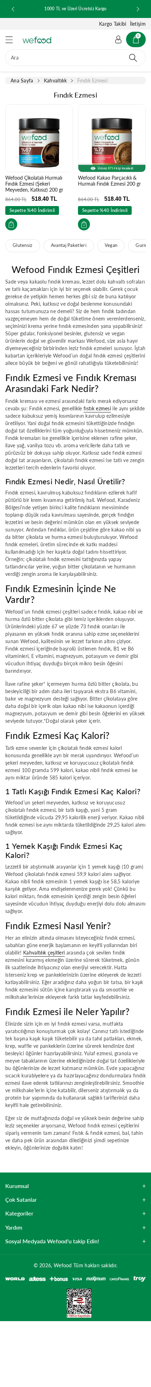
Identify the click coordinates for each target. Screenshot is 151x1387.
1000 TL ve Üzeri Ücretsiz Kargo (75, 8)
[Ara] (133, 58)
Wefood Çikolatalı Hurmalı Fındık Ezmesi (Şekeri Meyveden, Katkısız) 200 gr (34, 184)
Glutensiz (23, 245)
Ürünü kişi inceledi (115, 168)
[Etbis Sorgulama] (75, 1303)
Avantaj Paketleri (68, 245)
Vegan (111, 245)
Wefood (63, 1265)
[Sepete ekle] (11, 224)
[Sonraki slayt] (138, 9)
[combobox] (75, 58)
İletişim (138, 24)
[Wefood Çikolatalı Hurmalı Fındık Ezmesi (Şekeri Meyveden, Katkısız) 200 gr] (39, 138)
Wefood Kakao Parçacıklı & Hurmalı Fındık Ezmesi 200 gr (109, 181)
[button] (12, 39)
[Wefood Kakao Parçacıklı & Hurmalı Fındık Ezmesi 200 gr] (111, 138)
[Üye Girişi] (118, 39)
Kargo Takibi (112, 24)
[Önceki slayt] (13, 9)
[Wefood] (36, 40)
